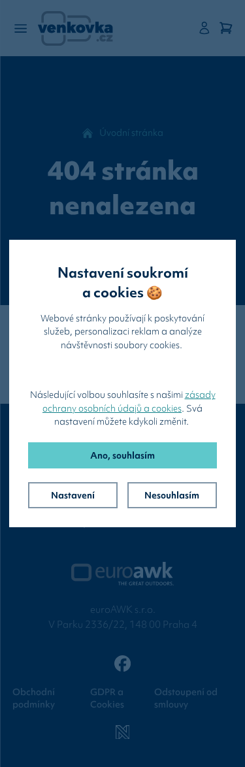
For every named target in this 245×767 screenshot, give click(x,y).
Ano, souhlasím (122, 455)
